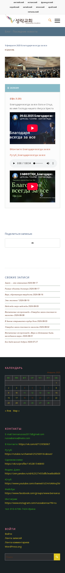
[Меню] (55, 20)
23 (9, 403)
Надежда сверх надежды (16, 306)
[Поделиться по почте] (32, 243)
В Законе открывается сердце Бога (21, 321)
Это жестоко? (12, 300)
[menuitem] (19, 2)
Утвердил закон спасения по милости (22, 327)
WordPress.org (13, 546)
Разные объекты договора (17, 288)
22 (56, 398)
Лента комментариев (17, 542)
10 (17, 393)
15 (56, 393)
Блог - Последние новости (21, 31)
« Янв (8, 410)
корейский (14, 7)
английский (19, 2)
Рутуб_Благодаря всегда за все (27, 155)
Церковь (10, 49)
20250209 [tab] (14, 88)
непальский (33, 12)
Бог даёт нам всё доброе (16, 341)
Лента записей (13, 538)
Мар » (16, 410)
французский (47, 2)
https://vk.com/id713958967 (34, 444)
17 (17, 398)
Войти (8, 533)
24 (17, 403)
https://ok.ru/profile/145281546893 (24, 463)
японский (40, 7)
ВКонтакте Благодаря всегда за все (30, 149)
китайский (27, 7)
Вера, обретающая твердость (18, 294)
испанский (32, 2)
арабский (52, 7)
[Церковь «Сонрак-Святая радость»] (27, 20)
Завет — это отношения (16, 282)
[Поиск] (48, 20)
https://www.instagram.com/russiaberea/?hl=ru (30, 502)
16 (9, 398)
